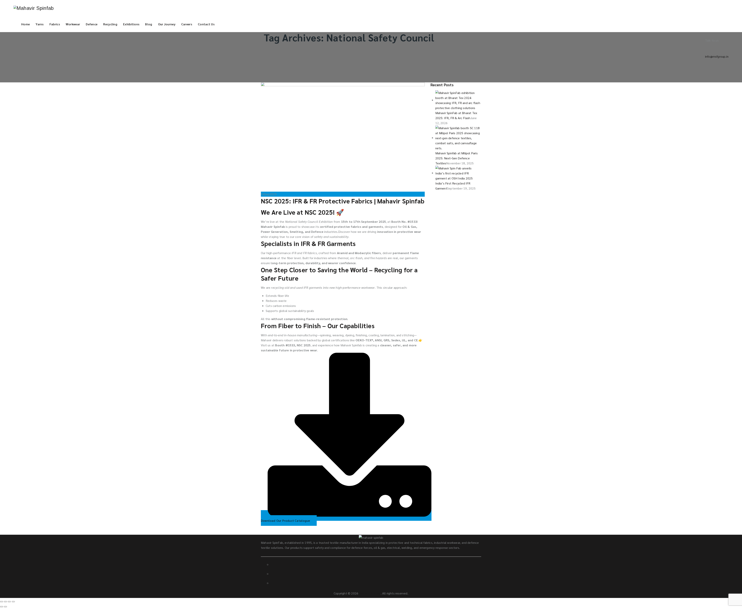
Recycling (110, 24)
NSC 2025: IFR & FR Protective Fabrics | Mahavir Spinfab (342, 201)
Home (25, 24)
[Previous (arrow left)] (1, 606)
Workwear (73, 24)
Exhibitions (131, 24)
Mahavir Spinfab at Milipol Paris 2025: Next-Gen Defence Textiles (456, 158)
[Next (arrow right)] (5, 606)
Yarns (40, 24)
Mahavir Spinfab (370, 593)
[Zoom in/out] (13, 601)
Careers (186, 24)
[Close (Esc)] (1, 601)
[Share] (5, 601)
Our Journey (166, 24)
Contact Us (206, 24)
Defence (91, 24)
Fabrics (54, 24)
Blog (148, 24)
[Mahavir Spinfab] (34, 8)
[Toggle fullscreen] (9, 601)
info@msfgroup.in (716, 56)
